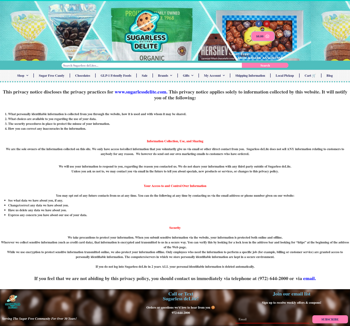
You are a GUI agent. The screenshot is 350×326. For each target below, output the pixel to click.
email (309, 278)
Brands (163, 75)
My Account (212, 75)
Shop (20, 75)
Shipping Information (250, 75)
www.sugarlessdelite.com (140, 91)
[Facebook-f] (258, 23)
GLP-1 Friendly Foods (116, 75)
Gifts (186, 75)
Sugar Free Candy (51, 75)
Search (265, 65)
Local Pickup (285, 75)
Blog (330, 75)
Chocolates (82, 75)
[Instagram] (266, 23)
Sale (144, 75)
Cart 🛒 (310, 75)
